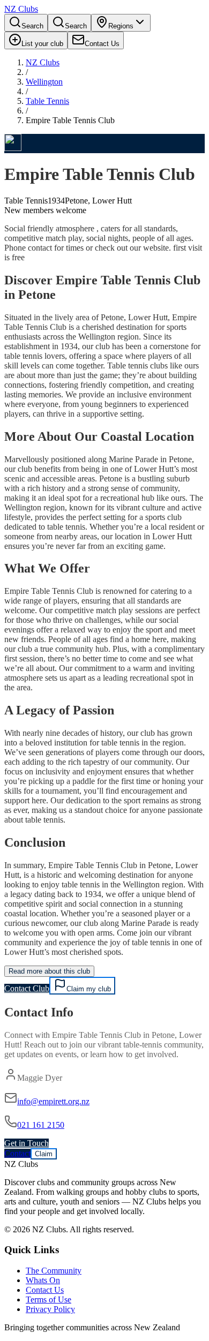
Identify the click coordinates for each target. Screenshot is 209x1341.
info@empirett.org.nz (53, 1101)
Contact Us (45, 1289)
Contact (17, 1153)
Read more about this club (49, 971)
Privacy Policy (50, 1309)
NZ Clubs (42, 62)
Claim (44, 1154)
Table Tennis (47, 101)
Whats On (43, 1280)
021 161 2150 (40, 1124)
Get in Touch (26, 1143)
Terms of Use (48, 1299)
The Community (53, 1270)
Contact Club (26, 988)
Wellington (44, 81)
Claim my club (88, 989)
